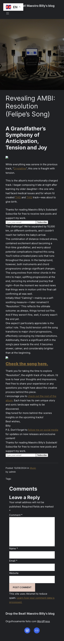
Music (33, 468)
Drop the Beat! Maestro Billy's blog (30, 5)
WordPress (43, 621)
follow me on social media (43, 429)
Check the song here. (27, 363)
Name (13, 548)
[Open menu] (8, 13)
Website (14, 573)
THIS (18, 197)
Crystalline (20, 168)
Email (13, 560)
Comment (15, 515)
